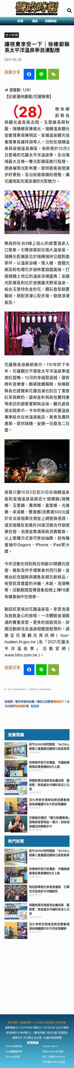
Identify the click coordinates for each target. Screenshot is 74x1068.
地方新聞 (11, 35)
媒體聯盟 (51, 21)
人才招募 (38, 1022)
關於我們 (13, 1022)
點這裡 (35, 706)
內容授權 (61, 1022)
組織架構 (25, 1022)
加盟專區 (49, 1022)
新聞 (20, 21)
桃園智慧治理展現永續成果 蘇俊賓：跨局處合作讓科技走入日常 (49, 785)
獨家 (35, 21)
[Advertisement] (37, 977)
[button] (21, 21)
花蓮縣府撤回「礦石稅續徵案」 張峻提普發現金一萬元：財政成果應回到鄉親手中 (51, 822)
